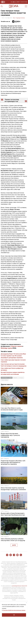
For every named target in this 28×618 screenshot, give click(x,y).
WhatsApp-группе (6, 348)
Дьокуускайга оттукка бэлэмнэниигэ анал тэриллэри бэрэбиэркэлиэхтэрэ (13, 514)
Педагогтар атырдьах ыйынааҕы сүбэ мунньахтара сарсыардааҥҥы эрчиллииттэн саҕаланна (13, 462)
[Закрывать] (26, 603)
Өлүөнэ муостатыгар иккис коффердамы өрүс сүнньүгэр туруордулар (10, 435)
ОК (14, 615)
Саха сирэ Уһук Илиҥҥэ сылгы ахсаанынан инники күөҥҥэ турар (12, 409)
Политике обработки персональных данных (14, 610)
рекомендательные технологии (19, 585)
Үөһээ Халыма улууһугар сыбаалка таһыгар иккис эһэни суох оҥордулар (13, 539)
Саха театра (4, 380)
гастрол (21, 377)
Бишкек (15, 377)
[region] (14, 609)
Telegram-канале (16, 346)
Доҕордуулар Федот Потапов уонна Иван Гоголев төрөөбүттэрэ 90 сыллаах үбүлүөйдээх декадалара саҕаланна (13, 355)
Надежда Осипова (20, 17)
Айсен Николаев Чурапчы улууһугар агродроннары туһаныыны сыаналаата (13, 488)
